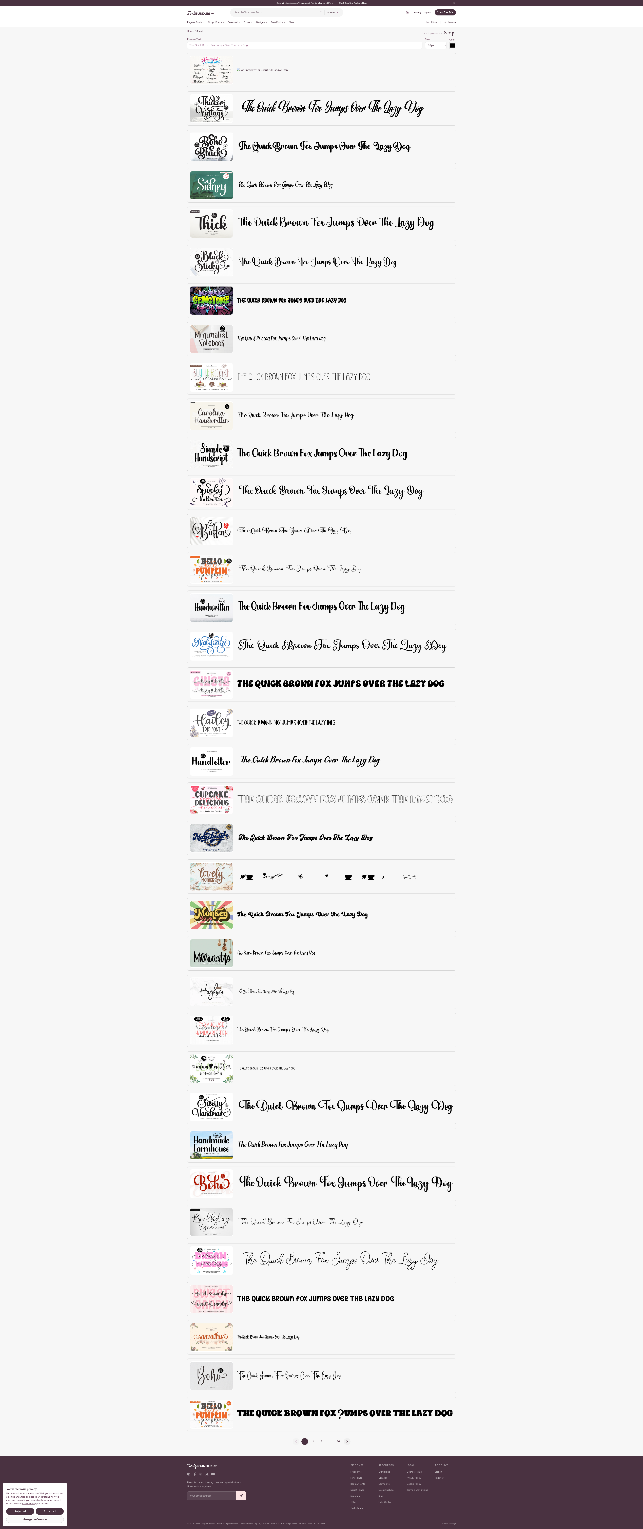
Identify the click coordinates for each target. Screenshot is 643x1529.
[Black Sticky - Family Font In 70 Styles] (211, 262)
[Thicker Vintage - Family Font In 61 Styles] (211, 109)
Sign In (427, 12)
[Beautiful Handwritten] (211, 70)
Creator (383, 1477)
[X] (207, 1474)
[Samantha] (211, 1337)
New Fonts (356, 1477)
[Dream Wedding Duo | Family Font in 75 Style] (211, 1261)
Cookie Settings (449, 1523)
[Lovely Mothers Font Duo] (211, 877)
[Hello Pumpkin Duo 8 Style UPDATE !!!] (211, 1414)
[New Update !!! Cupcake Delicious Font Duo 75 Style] (211, 800)
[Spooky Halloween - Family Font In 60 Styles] (211, 492)
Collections (356, 1508)
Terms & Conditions (417, 1490)
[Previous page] (296, 1441)
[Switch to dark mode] (407, 12)
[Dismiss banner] (454, 3)
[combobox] (276, 12)
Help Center (385, 1502)
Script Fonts (357, 1490)
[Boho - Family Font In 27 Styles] (211, 1184)
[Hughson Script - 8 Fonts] (211, 992)
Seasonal (355, 1496)
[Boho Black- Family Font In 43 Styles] (211, 147)
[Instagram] (188, 1474)
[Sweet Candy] (211, 1299)
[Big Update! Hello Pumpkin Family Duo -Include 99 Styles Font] (211, 569)
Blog (381, 1496)
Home (190, 31)
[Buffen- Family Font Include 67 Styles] (211, 531)
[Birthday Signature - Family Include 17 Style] (211, 1222)
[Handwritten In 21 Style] (211, 608)
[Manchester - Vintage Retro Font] (211, 838)
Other (353, 1502)
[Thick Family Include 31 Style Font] (211, 224)
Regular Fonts (357, 1483)
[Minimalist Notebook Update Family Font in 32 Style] (211, 339)
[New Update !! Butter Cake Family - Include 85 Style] (211, 377)
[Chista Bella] (211, 685)
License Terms (414, 1471)
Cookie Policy (414, 1483)
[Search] (321, 12)
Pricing (417, 12)
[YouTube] (213, 1474)
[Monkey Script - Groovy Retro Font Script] (211, 915)
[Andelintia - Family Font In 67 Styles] (211, 646)
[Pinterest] (201, 1474)
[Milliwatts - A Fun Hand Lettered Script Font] (211, 953)
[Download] (221, 60)
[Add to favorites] (228, 60)
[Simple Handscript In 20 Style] (211, 454)
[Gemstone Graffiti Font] (211, 301)
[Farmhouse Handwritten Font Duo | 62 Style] (211, 1030)
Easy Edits (384, 1483)
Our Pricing (384, 1471)
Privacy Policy (414, 1477)
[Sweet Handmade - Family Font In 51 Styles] (211, 1107)
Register (439, 1477)
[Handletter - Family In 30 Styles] (211, 761)
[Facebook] (195, 1474)
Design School (386, 1490)
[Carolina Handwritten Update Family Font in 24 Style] (211, 416)
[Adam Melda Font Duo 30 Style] (211, 1069)
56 (338, 1441)
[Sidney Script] (211, 185)
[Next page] (347, 1441)
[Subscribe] (241, 1495)
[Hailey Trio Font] (211, 723)
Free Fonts (356, 1471)
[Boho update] (211, 1376)
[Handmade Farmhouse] (211, 1145)
